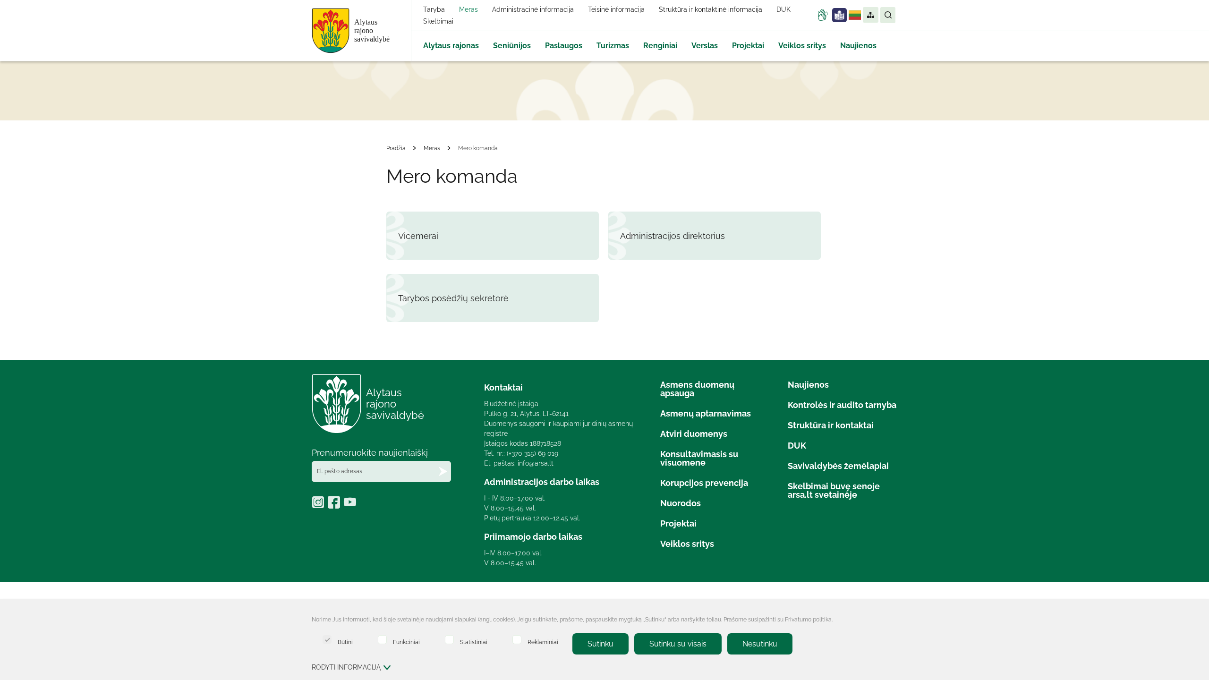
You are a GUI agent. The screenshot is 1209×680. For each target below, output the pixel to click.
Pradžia (396, 148)
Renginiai (660, 45)
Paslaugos (563, 45)
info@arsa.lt (535, 463)
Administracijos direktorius (672, 236)
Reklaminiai (543, 642)
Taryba (434, 9)
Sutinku (600, 643)
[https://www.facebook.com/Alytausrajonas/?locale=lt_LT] (336, 505)
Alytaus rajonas (451, 45)
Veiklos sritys (802, 45)
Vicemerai (418, 236)
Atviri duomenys (693, 434)
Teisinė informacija (616, 9)
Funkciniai (406, 642)
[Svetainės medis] (870, 15)
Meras (468, 9)
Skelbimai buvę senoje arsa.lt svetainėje (834, 490)
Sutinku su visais (678, 643)
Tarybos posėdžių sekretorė (453, 298)
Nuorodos (680, 503)
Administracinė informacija (533, 9)
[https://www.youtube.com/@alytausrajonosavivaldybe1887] (351, 505)
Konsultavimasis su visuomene (699, 458)
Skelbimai (438, 21)
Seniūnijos (512, 45)
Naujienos (858, 45)
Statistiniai (473, 642)
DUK (783, 9)
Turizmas (612, 45)
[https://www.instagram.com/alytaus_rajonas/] (320, 505)
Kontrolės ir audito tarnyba (842, 405)
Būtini (345, 642)
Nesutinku (759, 643)
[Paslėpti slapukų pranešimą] (888, 620)
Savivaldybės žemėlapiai (838, 466)
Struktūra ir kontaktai (831, 425)
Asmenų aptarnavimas (705, 413)
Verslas (704, 45)
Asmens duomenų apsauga (697, 389)
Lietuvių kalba (855, 15)
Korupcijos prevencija (704, 483)
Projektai (748, 45)
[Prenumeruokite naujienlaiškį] (443, 471)
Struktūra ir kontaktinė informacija (710, 9)
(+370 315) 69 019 (532, 453)
